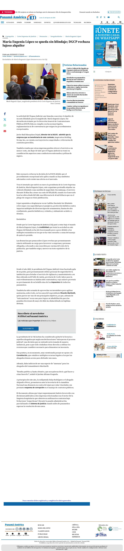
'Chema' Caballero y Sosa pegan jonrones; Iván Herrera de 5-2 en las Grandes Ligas (113, 241)
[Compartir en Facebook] (4, 114)
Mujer (74, 530)
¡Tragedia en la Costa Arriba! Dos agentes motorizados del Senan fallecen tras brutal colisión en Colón (113, 262)
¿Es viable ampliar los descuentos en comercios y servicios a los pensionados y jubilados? (113, 273)
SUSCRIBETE (28, 328)
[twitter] (104, 17)
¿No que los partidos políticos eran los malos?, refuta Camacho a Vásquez (113, 283)
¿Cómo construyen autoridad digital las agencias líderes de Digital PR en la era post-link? (113, 152)
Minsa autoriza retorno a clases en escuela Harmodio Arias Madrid (77, 94)
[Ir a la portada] (13, 18)
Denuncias (44, 36)
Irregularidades (57, 36)
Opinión (19, 22)
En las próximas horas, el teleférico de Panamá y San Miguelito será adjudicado (113, 294)
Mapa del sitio (44, 528)
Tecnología (77, 22)
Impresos (76, 537)
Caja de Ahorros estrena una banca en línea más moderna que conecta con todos (113, 124)
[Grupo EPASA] (101, 536)
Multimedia (87, 22)
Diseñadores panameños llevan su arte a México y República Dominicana (76, 79)
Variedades (37, 22)
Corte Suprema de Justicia (27, 36)
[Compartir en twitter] (4, 119)
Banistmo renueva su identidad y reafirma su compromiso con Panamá (112, 88)
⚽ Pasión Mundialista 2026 (62, 22)
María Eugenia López (73, 36)
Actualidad (10, 22)
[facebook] (100, 17)
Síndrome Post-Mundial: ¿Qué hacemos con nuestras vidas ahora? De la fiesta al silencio (113, 109)
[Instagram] (97, 17)
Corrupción (9, 36)
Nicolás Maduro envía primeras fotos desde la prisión (113, 305)
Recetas (75, 534)
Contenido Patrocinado (105, 80)
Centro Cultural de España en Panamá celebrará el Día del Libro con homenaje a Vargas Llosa (78, 71)
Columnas (99, 319)
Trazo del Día (112, 195)
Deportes (47, 22)
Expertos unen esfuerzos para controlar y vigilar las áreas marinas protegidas (78, 87)
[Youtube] (109, 17)
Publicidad (42, 534)
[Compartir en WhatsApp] (5, 126)
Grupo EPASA (43, 537)
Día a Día (76, 527)
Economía (28, 22)
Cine (74, 532)
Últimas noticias (103, 191)
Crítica (75, 525)
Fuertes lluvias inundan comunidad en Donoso (75, 101)
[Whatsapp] (17, 529)
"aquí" (66, 549)
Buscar (41, 525)
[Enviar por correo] (5, 131)
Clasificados (43, 531)
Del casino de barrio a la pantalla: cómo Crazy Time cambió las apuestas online (113, 137)
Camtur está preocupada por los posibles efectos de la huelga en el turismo (77, 108)
